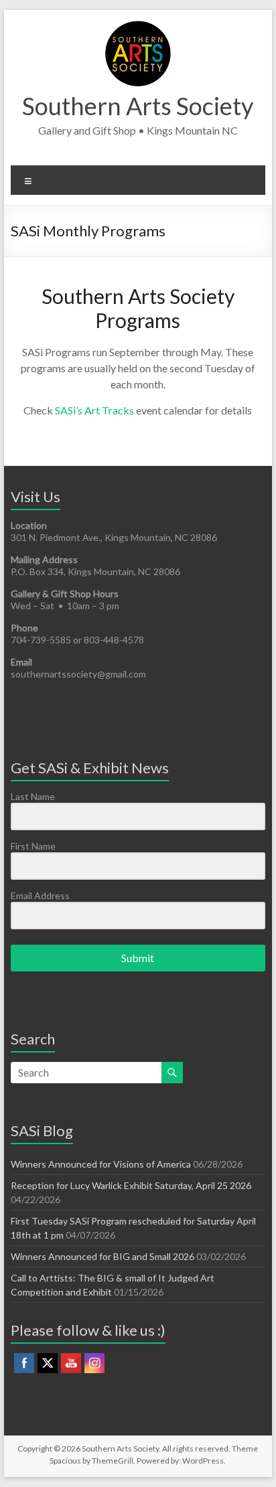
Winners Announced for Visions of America (101, 1164)
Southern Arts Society (137, 106)
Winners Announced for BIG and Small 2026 (102, 1256)
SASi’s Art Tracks (94, 410)
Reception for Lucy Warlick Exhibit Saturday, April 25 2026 (131, 1185)
